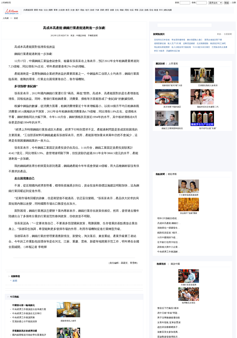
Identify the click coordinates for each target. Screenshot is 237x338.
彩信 (151, 10)
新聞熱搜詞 (158, 34)
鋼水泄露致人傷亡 (194, 40)
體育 (107, 10)
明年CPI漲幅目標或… (168, 218)
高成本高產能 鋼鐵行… (169, 223)
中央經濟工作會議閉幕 (23, 317)
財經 (92, 10)
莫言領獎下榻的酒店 (172, 107)
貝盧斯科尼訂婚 (173, 51)
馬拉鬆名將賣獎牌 (162, 47)
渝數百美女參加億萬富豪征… (172, 332)
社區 (132, 10)
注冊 (234, 2)
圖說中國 (175, 264)
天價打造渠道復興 (188, 285)
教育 (67, 10)
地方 (87, 10)
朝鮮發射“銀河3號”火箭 (172, 85)
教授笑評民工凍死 (218, 43)
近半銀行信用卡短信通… (169, 242)
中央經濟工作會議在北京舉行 (27, 313)
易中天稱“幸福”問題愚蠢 (169, 313)
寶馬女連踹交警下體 (213, 40)
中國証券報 (81, 35)
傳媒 (122, 10)
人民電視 (173, 63)
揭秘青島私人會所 (68, 321)
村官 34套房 (159, 51)
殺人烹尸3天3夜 (174, 43)
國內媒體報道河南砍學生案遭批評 (29, 335)
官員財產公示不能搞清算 (24, 321)
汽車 (97, 10)
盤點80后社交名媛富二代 (207, 107)
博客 (136, 10)
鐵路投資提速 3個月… (168, 233)
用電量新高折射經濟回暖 (24, 331)
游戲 (146, 10)
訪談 (141, 10)
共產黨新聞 (28, 10)
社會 (73, 10)
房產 (102, 10)
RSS (161, 10)
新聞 (15, 281)
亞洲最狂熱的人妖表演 (207, 85)
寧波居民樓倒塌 (178, 40)
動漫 (156, 10)
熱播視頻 (161, 264)
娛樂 (112, 10)
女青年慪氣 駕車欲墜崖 (169, 322)
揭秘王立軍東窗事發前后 (172, 128)
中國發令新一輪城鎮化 (23, 305)
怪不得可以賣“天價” (207, 128)
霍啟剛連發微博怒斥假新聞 (170, 337)
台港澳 (62, 10)
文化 (117, 10)
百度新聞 (228, 34)
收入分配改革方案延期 (181, 47)
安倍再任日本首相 (162, 40)
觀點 (82, 10)
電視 (127, 10)
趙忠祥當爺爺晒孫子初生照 (170, 327)
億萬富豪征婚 (160, 43)
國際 (51, 10)
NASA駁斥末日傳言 (201, 47)
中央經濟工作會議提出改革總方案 (29, 309)
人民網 (6, 18)
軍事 (56, 10)
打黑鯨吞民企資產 (219, 47)
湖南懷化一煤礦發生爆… (169, 228)
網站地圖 (168, 10)
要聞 (36, 10)
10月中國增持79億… (167, 237)
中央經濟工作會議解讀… (169, 251)
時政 (41, 10)
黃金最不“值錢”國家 (188, 213)
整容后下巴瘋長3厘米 (168, 308)
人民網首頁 (6, 2)
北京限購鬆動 (202, 43)
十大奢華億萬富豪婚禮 (188, 195)
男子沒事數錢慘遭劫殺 (168, 317)
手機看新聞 (93, 35)
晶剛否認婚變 (189, 43)
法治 (46, 10)
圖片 (77, 10)
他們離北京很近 (188, 303)
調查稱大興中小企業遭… (169, 247)
